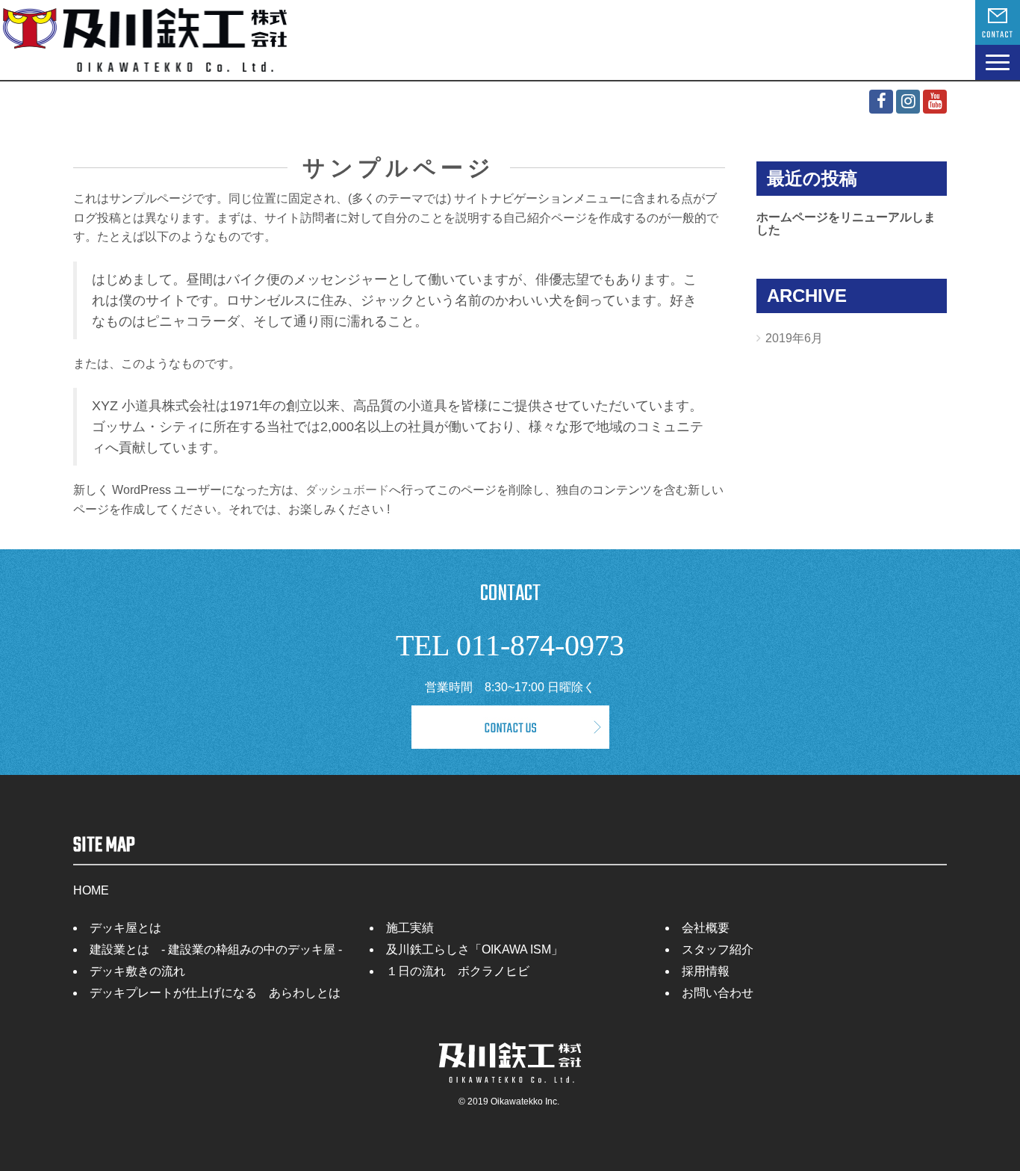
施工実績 (410, 927)
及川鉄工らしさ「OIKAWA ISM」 (474, 949)
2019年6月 (794, 338)
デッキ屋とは (125, 927)
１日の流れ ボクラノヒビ (457, 971)
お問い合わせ (717, 992)
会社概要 (706, 927)
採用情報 (706, 971)
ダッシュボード (347, 489)
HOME (91, 890)
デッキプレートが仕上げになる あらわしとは (215, 992)
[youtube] (935, 102)
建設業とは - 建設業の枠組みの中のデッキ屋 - (216, 949)
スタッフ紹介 (717, 949)
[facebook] (881, 102)
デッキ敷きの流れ (137, 971)
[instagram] (908, 102)
